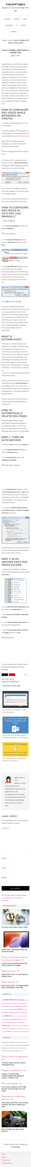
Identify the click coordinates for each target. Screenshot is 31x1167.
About (3, 1154)
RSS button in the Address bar (19, 136)
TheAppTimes (15, 4)
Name (4, 858)
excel (10, 1006)
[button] (20, 31)
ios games (11, 1012)
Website (4, 877)
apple (14, 1003)
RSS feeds (5, 201)
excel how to (16, 1006)
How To (10, 40)
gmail (15, 1009)
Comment (5, 828)
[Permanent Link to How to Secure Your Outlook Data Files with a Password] (15, 744)
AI (2, 1000)
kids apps (14, 1016)
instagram (25, 1009)
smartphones (25, 1025)
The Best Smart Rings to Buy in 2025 (15, 927)
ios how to (18, 1012)
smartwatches (6, 1028)
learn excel (18, 1016)
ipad (3, 1016)
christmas (19, 1003)
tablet (16, 1028)
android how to (9, 1003)
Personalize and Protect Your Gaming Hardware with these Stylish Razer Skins (15, 1104)
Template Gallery (7, 1163)
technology (24, 1028)
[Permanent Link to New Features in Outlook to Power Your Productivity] (15, 692)
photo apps (24, 1019)
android (7, 999)
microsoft (24, 1016)
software (12, 1028)
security (12, 1025)
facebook (24, 1006)
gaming (11, 1009)
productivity (21, 1022)
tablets (20, 1028)
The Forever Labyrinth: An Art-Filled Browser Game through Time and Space (14, 1089)
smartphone (18, 1025)
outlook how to (14, 682)
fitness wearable (5, 1009)
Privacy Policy (6, 1160)
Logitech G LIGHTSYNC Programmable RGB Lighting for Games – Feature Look (13, 1076)
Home (4, 40)
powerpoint (4, 1022)
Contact (4, 1157)
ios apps (5, 1012)
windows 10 (10, 1031)
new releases (6, 1019)
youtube (27, 1031)
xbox (23, 1031)
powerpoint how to (12, 1022)
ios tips (24, 1012)
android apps (18, 1000)
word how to (18, 1031)
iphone (8, 1015)
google (20, 1009)
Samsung (6, 1025)
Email (4, 868)
